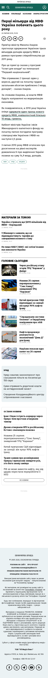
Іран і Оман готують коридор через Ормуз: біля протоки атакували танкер (23, 419)
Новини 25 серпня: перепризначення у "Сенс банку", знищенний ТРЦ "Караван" (30, 286)
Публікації (16, 14)
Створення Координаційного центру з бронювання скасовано (24, 396)
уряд (12, 162)
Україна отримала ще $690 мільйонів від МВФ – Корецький (24, 223)
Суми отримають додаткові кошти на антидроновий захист (22, 387)
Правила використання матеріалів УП (24, 571)
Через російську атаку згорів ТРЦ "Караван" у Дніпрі (32, 268)
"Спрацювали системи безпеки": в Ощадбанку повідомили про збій (32, 320)
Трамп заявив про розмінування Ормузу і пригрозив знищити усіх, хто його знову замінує (22, 461)
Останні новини (12, 411)
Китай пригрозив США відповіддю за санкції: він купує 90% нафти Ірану (31, 304)
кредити (22, 162)
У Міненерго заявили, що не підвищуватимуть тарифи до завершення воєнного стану (18, 236)
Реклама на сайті (17, 565)
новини (5, 14)
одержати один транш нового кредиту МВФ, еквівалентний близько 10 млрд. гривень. (24, 115)
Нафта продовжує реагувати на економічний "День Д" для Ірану (31, 336)
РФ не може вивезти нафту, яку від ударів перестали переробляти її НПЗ (23, 472)
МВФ (5, 162)
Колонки (27, 14)
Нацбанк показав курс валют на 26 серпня (31, 350)
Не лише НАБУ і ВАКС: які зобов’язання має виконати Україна (23, 248)
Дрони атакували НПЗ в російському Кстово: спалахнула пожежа (24, 428)
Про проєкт (32, 565)
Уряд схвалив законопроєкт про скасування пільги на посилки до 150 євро (22, 378)
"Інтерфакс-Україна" (33, 590)
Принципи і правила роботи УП (24, 574)
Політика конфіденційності (24, 568)
